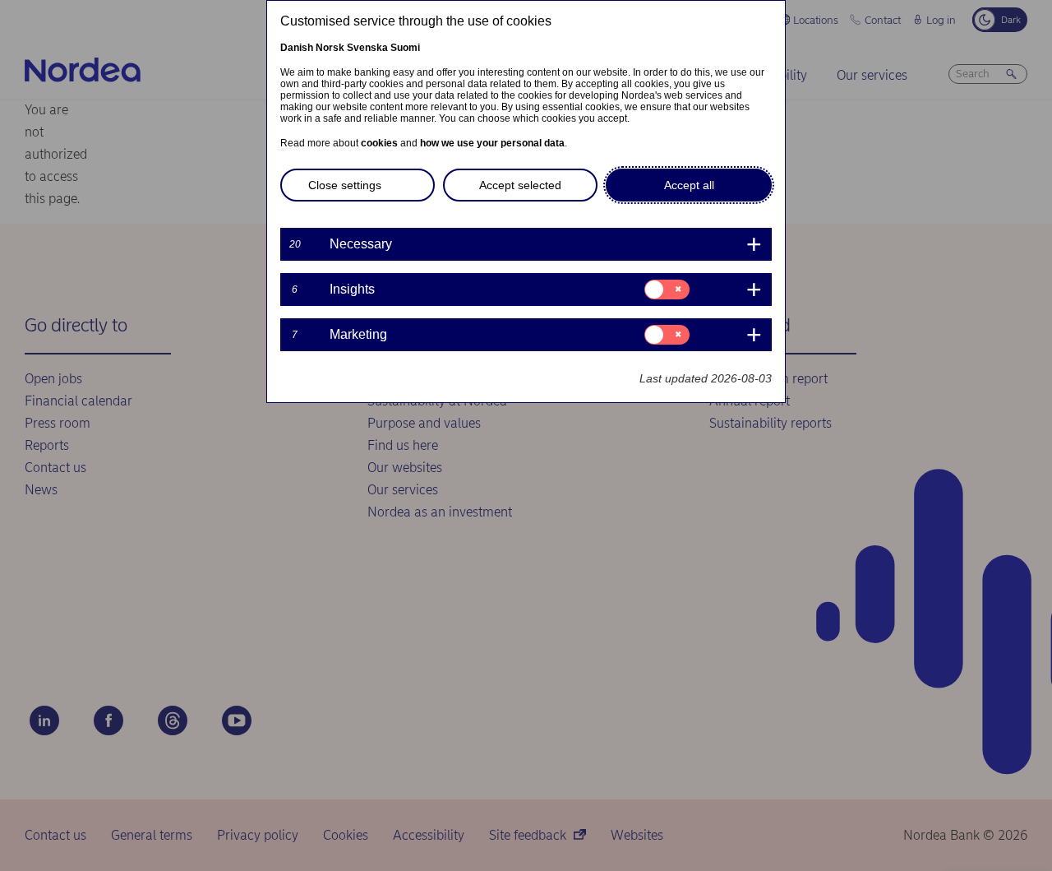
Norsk (330, 47)
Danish (296, 47)
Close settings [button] (344, 185)
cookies (379, 143)
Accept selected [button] (520, 185)
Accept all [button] (689, 185)
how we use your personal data (492, 143)
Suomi (405, 47)
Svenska (367, 47)
